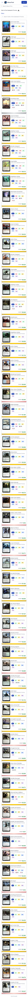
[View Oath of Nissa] (14, 245)
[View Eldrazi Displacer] (14, 856)
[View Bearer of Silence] (14, 533)
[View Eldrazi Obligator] (14, 959)
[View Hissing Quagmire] (14, 651)
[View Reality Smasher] (14, 564)
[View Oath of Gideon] (14, 351)
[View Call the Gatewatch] (14, 442)
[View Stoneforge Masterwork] (14, 900)
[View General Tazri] (14, 666)
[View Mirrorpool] (14, 886)
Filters (2, 13)
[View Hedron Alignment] (14, 594)
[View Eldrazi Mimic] (14, 458)
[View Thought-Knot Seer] (14, 754)
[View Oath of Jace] (14, 696)
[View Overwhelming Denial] (14, 426)
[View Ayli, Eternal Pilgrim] (14, 609)
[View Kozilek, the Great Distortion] (14, 827)
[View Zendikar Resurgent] (14, 681)
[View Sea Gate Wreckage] (14, 579)
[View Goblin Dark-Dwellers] (14, 88)
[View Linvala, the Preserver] (14, 812)
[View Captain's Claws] (14, 945)
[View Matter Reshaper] (14, 410)
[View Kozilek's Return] (14, 739)
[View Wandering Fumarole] (14, 380)
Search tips (25, 6)
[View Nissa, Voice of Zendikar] (14, 395)
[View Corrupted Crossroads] (14, 724)
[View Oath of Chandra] (14, 365)
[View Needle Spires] (14, 323)
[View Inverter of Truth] (14, 987)
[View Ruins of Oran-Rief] (14, 710)
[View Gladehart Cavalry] (14, 137)
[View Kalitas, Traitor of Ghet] (14, 518)
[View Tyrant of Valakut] (14, 121)
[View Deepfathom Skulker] (14, 182)
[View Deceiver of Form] (14, 637)
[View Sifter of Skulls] (14, 916)
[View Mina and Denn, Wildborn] (14, 798)
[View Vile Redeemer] (14, 306)
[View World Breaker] (14, 623)
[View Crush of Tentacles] (14, 549)
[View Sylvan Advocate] (14, 488)
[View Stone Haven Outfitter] (14, 473)
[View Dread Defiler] (14, 167)
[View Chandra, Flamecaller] (14, 973)
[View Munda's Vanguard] (14, 152)
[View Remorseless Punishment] (14, 198)
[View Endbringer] (14, 42)
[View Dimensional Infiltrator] (14, 871)
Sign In (24, 2)
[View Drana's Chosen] (14, 214)
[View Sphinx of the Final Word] (14, 841)
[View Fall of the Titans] (14, 72)
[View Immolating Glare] (14, 105)
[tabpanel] (14, 506)
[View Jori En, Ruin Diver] (14, 27)
